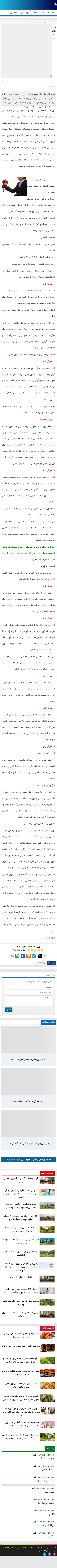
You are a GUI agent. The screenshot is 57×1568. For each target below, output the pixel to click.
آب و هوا (53, 1551)
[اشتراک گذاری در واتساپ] (17, 956)
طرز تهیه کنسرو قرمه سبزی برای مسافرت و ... (21, 1347)
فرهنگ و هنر (48, 1470)
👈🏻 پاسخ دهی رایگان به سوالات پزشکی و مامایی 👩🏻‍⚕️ (28, 1159)
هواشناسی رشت (47, 1525)
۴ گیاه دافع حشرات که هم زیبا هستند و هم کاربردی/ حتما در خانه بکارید (21, 1360)
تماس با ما (39, 1547)
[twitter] (44, 1554)
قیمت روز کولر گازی (45, 1503)
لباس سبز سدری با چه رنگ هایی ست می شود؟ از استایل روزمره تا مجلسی (21, 1436)
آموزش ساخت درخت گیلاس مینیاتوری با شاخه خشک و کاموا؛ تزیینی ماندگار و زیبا (21, 1424)
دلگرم (52, 1536)
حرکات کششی (41, 962)
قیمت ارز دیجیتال (46, 1481)
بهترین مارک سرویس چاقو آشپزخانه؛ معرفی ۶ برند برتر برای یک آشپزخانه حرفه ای (21, 1412)
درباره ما (47, 1547)
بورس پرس (49, 1492)
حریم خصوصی (8, 1547)
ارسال (9, 1009)
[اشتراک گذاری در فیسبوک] (23, 956)
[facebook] (49, 1554)
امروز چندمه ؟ (48, 1458)
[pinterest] (54, 1554)
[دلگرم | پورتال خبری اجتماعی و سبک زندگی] (53, 5)
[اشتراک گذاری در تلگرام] (34, 956)
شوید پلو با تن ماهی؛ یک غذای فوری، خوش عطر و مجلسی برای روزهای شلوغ (21, 1397)
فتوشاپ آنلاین (43, 1551)
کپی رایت (18, 1547)
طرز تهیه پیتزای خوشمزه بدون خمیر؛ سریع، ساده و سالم (21, 1385)
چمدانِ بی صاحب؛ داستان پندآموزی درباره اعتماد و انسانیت (21, 1372)
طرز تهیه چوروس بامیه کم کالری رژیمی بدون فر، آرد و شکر (21, 1335)
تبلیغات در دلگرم (28, 1547)
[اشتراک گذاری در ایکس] (40, 956)
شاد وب (51, 1514)
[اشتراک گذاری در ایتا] (28, 956)
